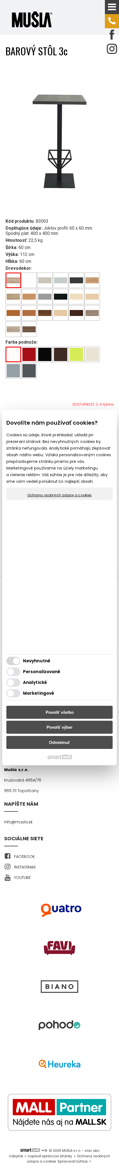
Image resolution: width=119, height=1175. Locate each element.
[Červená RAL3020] (29, 354)
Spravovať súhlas (73, 1161)
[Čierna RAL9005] (45, 354)
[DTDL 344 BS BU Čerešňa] (13, 313)
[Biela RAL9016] (13, 354)
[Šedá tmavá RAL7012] (29, 371)
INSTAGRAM (24, 867)
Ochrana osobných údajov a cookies (59, 495)
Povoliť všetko (60, 712)
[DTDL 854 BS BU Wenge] (76, 313)
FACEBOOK (24, 856)
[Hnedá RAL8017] (61, 354)
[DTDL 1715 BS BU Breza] (92, 297)
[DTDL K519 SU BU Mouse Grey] (45, 297)
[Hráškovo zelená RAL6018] (76, 354)
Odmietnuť (59, 742)
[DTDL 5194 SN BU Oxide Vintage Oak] (92, 313)
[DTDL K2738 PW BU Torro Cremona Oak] (13, 297)
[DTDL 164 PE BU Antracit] (76, 280)
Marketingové (38, 693)
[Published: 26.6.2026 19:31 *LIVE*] (44, 1150)
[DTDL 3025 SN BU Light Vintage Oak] (13, 280)
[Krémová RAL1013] (92, 354)
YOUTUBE (22, 877)
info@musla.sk (18, 822)
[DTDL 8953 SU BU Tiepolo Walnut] (29, 329)
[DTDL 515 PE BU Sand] (76, 297)
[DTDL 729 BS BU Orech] (45, 313)
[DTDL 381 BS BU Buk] (29, 297)
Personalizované (42, 672)
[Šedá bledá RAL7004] (13, 371)
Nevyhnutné (36, 661)
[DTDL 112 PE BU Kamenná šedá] (61, 280)
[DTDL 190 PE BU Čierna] (61, 297)
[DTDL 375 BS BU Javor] (61, 313)
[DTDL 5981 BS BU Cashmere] (45, 280)
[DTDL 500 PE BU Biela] (29, 280)
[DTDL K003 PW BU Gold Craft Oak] (92, 280)
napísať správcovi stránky (50, 1156)
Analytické (35, 682)
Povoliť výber (59, 727)
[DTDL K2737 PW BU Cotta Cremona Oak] (13, 329)
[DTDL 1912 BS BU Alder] (29, 313)
